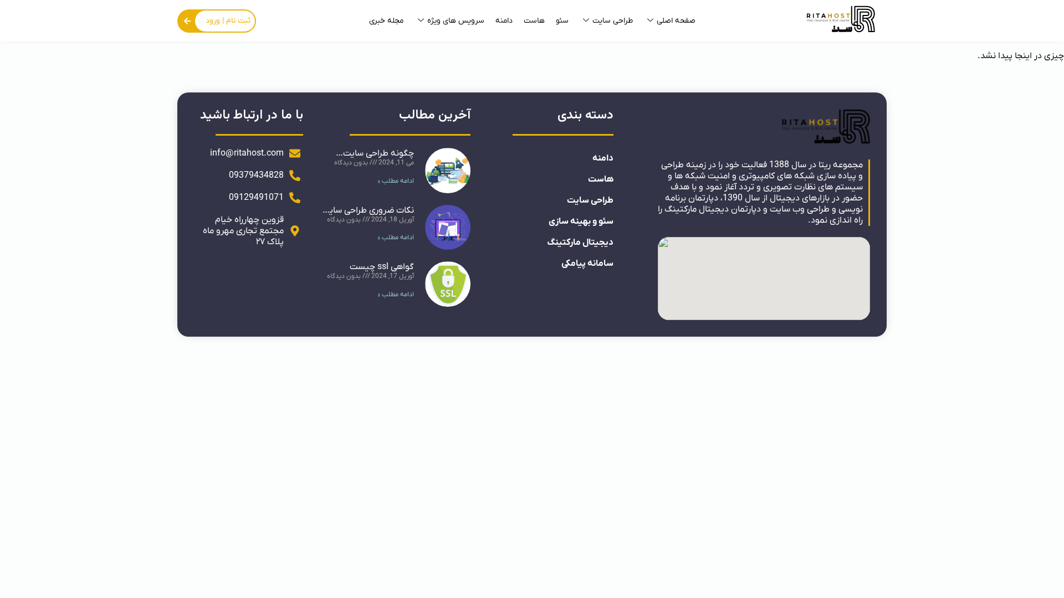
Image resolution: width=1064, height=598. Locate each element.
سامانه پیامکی (587, 263)
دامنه (504, 21)
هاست (534, 21)
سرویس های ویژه (455, 21)
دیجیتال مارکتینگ (580, 242)
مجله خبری (386, 21)
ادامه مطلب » (396, 181)
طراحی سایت (612, 21)
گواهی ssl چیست (382, 266)
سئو (562, 21)
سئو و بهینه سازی (581, 221)
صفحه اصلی (676, 21)
